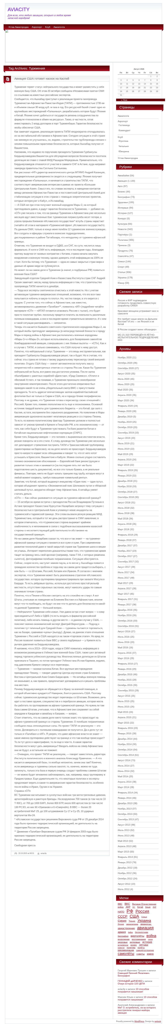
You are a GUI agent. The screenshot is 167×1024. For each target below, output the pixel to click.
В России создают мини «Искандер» (137, 329)
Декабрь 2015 (125, 674)
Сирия (122, 920)
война (151, 936)
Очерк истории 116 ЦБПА (131, 983)
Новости (122, 229)
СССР (122, 916)
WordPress (139, 1021)
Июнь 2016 (123, 642)
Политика (123, 240)
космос (133, 945)
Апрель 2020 (124, 395)
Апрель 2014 (124, 781)
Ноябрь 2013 (125, 808)
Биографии (124, 197)
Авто (120, 186)
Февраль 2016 (125, 663)
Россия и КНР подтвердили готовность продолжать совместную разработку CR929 (137, 303)
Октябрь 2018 (125, 491)
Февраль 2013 (125, 857)
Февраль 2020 (125, 405)
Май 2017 (123, 583)
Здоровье (123, 202)
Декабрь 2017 (125, 545)
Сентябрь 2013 (126, 819)
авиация (145, 927)
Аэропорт (37, 27)
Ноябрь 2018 (125, 486)
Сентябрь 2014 (126, 755)
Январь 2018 (124, 540)
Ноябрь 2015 (125, 679)
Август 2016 (124, 631)
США (134, 916)
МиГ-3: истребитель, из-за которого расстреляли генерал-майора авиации (137, 1010)
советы (141, 954)
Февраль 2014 (125, 792)
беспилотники (141, 932)
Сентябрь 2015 (126, 690)
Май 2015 (123, 712)
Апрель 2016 (124, 653)
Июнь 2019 (123, 448)
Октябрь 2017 (125, 556)
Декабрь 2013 (125, 803)
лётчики (143, 945)
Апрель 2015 (124, 717)
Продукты (123, 250)
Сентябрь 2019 (126, 432)
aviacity (44, 853)
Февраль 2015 (125, 728)
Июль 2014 (123, 765)
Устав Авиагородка (18, 27)
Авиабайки (123, 175)
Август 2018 (124, 502)
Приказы (122, 245)
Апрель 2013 (124, 846)
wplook (158, 1021)
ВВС (120, 904)
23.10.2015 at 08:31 (26, 853)
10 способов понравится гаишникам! (133, 990)
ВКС (127, 904)
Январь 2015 (124, 733)
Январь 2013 (124, 862)
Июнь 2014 (123, 771)
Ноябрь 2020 (125, 357)
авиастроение (126, 928)
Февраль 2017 (125, 599)
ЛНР (154, 907)
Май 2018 (123, 518)
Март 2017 (123, 593)
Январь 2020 (124, 411)
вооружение (123, 939)
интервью (135, 942)
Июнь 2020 (123, 384)
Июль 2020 (123, 379)
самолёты (126, 954)
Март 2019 (123, 465)
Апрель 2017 (124, 588)
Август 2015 (124, 696)
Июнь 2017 (123, 577)
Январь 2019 (124, 475)
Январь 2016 (124, 669)
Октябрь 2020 (125, 363)
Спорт (121, 266)
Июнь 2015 (123, 706)
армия (122, 932)
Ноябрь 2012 (125, 873)
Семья (121, 261)
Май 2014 (123, 776)
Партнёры (123, 234)
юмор (150, 953)
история (147, 941)
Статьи (121, 272)
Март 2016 (123, 658)
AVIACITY (19, 9)
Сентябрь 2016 (126, 626)
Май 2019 (123, 454)
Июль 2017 (123, 572)
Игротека (123, 141)
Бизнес (121, 191)
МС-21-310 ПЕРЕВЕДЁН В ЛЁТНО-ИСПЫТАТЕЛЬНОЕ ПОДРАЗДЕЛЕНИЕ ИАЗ (138, 337)
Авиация (122, 181)
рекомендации (126, 950)
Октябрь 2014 (125, 749)
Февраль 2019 (125, 470)
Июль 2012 (123, 889)
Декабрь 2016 (125, 610)
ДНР (128, 907)
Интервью (123, 207)
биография (123, 936)
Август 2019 (124, 438)
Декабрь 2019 (125, 416)
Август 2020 (124, 373)
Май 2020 (123, 389)
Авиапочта (59, 27)
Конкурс (122, 218)
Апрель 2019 (124, 459)
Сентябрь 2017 (126, 561)
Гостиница (124, 125)
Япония (121, 924)
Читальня (124, 146)
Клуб (47, 27)
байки (130, 932)
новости (121, 948)
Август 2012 (124, 884)
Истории (122, 213)
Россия (142, 911)
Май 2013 (123, 841)
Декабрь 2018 (125, 481)
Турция (132, 921)
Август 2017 (124, 567)
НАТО (121, 911)
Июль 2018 (123, 508)
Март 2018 (123, 529)
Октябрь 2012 (125, 878)
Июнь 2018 (123, 513)
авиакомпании (132, 924)
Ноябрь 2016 (125, 615)
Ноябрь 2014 (125, 744)
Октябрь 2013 (125, 814)
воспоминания (139, 939)
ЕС (134, 907)
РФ (130, 911)
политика (131, 948)
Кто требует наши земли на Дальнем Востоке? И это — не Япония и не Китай (137, 321)
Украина (122, 277)
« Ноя (124, 100)
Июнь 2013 (123, 835)
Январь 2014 (124, 798)
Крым (147, 907)
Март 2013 (123, 851)
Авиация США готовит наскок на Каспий (41, 78)
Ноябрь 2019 (125, 422)
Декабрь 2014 (125, 739)
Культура (122, 224)
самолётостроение (145, 950)
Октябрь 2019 (125, 427)
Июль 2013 (123, 830)
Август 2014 (124, 760)
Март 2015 (123, 722)
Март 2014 (123, 787)
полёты (141, 948)
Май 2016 (123, 647)
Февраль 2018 (125, 534)
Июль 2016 (123, 636)
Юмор (121, 283)
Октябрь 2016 (125, 620)
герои (150, 939)
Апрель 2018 (124, 524)
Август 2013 (124, 824)
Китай (140, 907)
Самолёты (123, 256)
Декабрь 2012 (125, 867)
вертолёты (137, 936)
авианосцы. (146, 924)
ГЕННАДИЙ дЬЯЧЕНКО (130, 981)
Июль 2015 (123, 701)
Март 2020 (123, 400)
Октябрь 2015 (125, 685)
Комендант (124, 130)
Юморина (124, 151)
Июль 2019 (123, 443)
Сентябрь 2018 (126, 497)
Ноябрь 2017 (125, 551)
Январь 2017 (124, 604)
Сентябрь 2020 (126, 368)
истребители (123, 945)
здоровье (123, 942)
